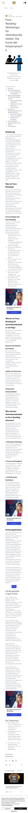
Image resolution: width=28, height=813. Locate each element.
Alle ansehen (20, 770)
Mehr (11, 8)
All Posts (6, 8)
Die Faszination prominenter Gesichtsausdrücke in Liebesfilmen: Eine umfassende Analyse (14, 787)
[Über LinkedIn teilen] (12, 760)
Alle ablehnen (8, 808)
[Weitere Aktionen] (22, 16)
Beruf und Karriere (9, 756)
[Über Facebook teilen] (6, 760)
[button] (24, 2)
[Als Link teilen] (16, 760)
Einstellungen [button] (14, 811)
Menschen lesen (8, 754)
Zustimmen (20, 808)
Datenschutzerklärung (8, 805)
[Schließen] (26, 798)
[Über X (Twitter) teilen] (9, 760)
